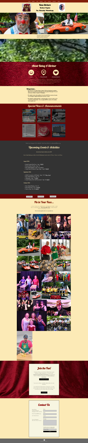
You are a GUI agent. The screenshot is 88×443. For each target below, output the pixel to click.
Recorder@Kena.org (37, 413)
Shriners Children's (50, 79)
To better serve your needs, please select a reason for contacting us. (49, 427)
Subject (44, 415)
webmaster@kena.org (56, 143)
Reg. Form (48, 175)
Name (44, 409)
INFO (37, 189)
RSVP (42, 164)
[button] (33, 1)
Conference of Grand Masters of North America (41, 374)
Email (44, 412)
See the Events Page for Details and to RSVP (44, 151)
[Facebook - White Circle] (44, 440)
